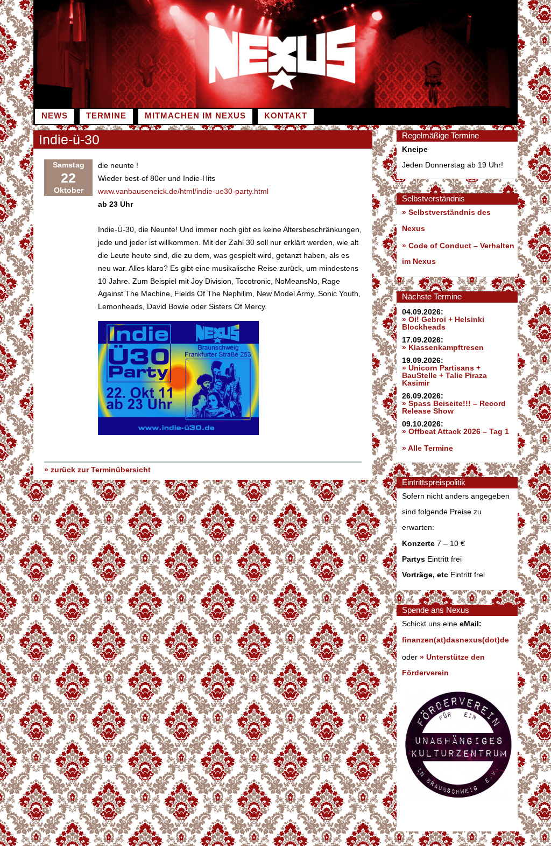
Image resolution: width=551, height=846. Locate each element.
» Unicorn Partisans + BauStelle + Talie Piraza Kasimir (444, 375)
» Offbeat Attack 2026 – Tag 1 (455, 431)
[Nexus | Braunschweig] (397, 105)
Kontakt (285, 115)
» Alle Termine (427, 448)
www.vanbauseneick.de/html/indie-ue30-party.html (183, 191)
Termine (106, 115)
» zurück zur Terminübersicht (97, 469)
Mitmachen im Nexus (195, 115)
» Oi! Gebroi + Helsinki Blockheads (443, 323)
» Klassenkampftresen (443, 347)
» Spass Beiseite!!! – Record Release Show (454, 407)
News (54, 115)
